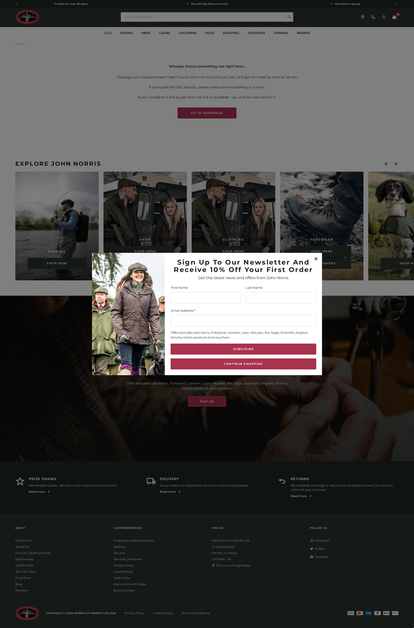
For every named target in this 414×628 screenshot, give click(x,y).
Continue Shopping (243, 364)
